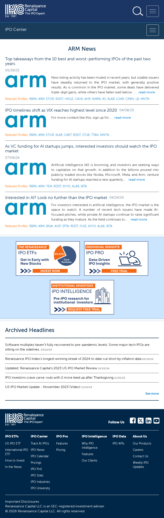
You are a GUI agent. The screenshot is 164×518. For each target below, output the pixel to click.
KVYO (66, 186)
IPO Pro (62, 436)
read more (147, 92)
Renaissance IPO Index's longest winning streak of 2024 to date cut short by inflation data (73, 359)
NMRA (96, 99)
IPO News (37, 450)
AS (104, 99)
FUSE (83, 226)
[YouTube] (156, 420)
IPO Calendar (40, 456)
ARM (41, 99)
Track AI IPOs (40, 443)
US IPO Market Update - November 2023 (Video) (43, 387)
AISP (58, 226)
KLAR (59, 135)
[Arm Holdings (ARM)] (25, 209)
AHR (87, 99)
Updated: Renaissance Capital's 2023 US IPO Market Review (51, 368)
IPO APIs (118, 443)
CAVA (79, 99)
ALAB (111, 99)
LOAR (120, 99)
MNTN (145, 99)
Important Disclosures (22, 501)
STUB (86, 135)
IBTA (84, 186)
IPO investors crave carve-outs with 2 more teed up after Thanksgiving (59, 377)
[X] (140, 420)
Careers (138, 450)
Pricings (36, 463)
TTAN (95, 135)
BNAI (49, 226)
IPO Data (119, 436)
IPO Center (39, 436)
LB (137, 99)
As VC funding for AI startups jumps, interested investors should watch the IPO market (81, 148)
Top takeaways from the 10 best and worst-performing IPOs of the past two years (78, 61)
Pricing (60, 450)
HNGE (69, 99)
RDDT (59, 99)
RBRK (33, 99)
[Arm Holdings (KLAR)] (25, 121)
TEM (49, 186)
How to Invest (15, 460)
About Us (140, 436)
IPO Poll (36, 469)
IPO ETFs (12, 436)
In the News (13, 467)
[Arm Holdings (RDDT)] (25, 169)
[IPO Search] (138, 11)
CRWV (130, 99)
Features (62, 443)
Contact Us (140, 456)
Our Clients (89, 460)
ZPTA (65, 226)
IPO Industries (40, 482)
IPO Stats (37, 475)
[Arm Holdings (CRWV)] (25, 81)
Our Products (142, 443)
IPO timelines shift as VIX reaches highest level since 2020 (61, 110)
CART (68, 135)
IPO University (40, 488)
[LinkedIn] (148, 420)
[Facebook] (132, 420)
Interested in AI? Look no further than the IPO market (56, 197)
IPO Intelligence (94, 436)
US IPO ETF (13, 443)
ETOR (50, 99)
